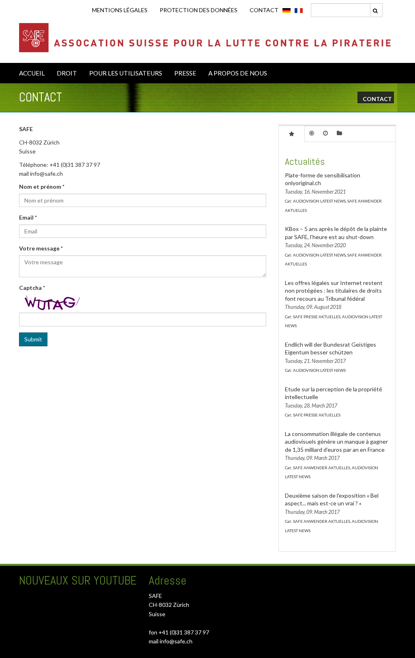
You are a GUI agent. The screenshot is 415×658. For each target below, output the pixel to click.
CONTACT (264, 9)
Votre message (41, 248)
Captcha (32, 287)
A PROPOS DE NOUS (237, 73)
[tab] (291, 133)
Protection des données (198, 9)
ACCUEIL (32, 73)
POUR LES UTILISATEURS (125, 73)
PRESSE (185, 73)
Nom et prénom (41, 186)
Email (28, 217)
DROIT (67, 73)
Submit (33, 339)
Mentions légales (120, 9)
